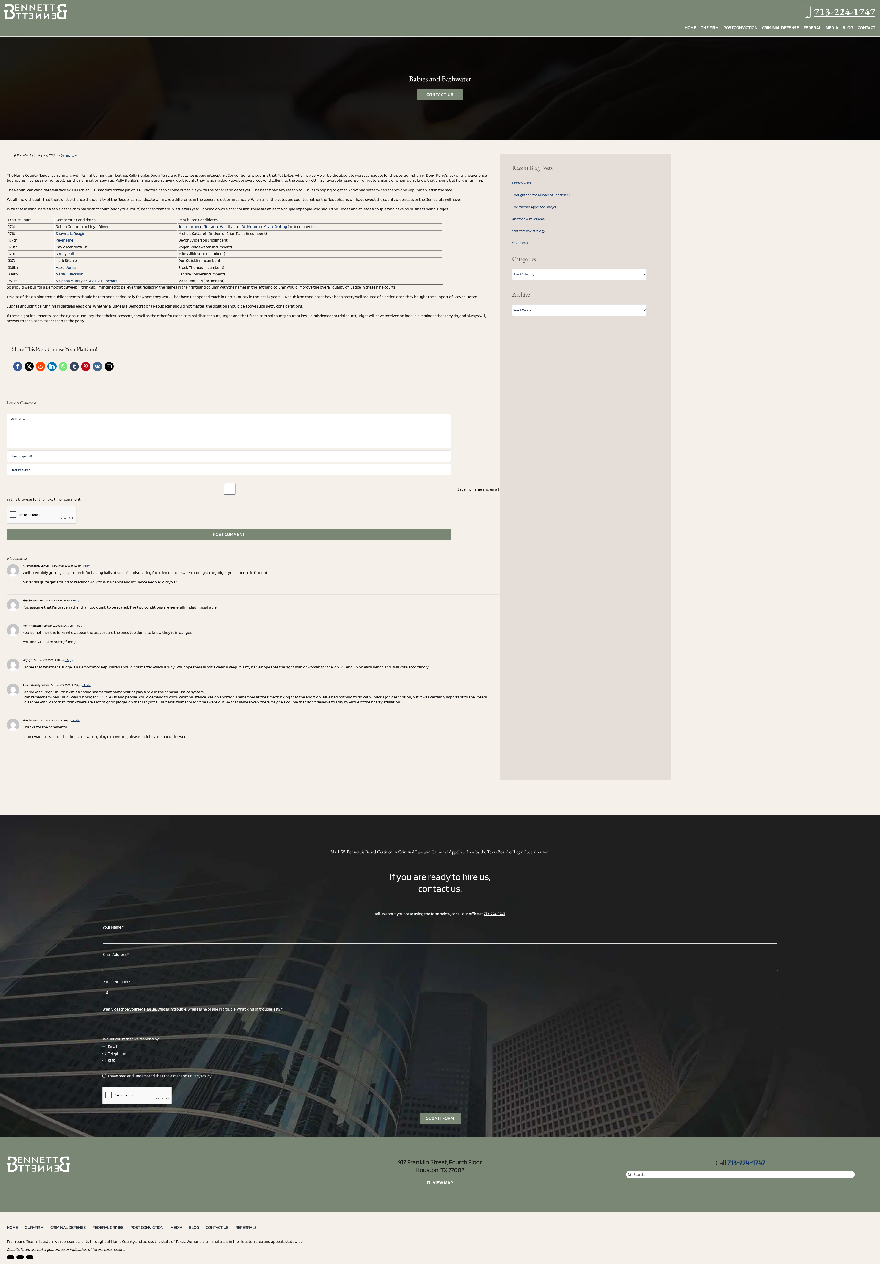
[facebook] (20, 1257)
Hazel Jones (66, 267)
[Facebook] (17, 366)
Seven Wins (520, 243)
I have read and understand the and (160, 1075)
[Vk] (97, 366)
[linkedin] (10, 1257)
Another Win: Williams (528, 219)
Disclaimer (171, 1075)
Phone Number (116, 981)
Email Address (115, 954)
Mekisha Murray (69, 280)
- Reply (85, 565)
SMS (111, 1060)
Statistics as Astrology (528, 231)
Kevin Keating (275, 226)
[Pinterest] (85, 366)
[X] (29, 366)
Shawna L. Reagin (70, 233)
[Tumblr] (74, 366)
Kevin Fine (64, 240)
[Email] (109, 366)
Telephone (117, 1053)
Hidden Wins (521, 183)
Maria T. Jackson (69, 274)
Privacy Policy (200, 1075)
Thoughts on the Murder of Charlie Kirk (541, 195)
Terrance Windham (220, 226)
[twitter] (29, 1257)
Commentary (69, 155)
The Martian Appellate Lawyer (534, 207)
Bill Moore (250, 226)
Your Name (113, 927)
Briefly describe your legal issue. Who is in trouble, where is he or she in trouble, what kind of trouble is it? (192, 1009)
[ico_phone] (39, 1158)
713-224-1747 (844, 11)
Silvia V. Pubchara (103, 280)
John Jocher (188, 226)
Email (112, 1046)
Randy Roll (65, 253)
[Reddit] (40, 366)
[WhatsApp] (63, 366)
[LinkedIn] (52, 366)
